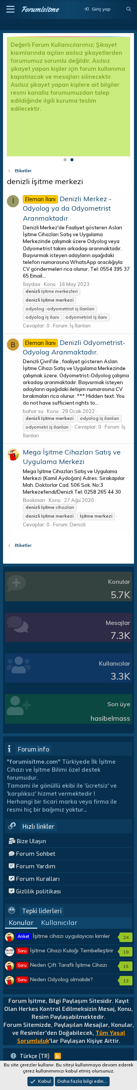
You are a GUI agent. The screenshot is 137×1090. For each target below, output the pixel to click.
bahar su (33, 411)
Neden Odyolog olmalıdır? (55, 979)
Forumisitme (39, 9)
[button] (10, 9)
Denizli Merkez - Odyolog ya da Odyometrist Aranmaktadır (67, 208)
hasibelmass (110, 718)
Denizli (78, 524)
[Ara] (128, 9)
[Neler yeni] (118, 9)
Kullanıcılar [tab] (59, 922)
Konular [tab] (21, 922)
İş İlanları (80, 326)
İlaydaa (31, 284)
